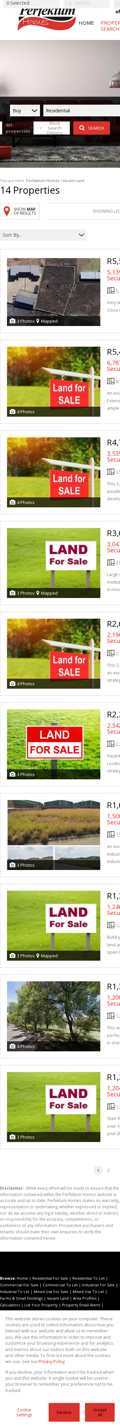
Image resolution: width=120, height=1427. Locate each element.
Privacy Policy (52, 1361)
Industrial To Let (14, 1291)
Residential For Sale (50, 1278)
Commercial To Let (60, 1284)
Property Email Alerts (81, 1304)
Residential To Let (88, 1278)
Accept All (100, 1412)
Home (22, 1278)
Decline (64, 1412)
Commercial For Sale (19, 1284)
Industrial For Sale (98, 1284)
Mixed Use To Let (88, 1291)
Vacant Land (58, 1298)
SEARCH (96, 128)
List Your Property (41, 1304)
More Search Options (55, 128)
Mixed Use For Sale (51, 1291)
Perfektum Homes (42, 180)
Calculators (10, 1304)
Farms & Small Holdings (21, 1298)
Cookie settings (24, 1412)
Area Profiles (84, 1298)
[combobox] (39, 235)
